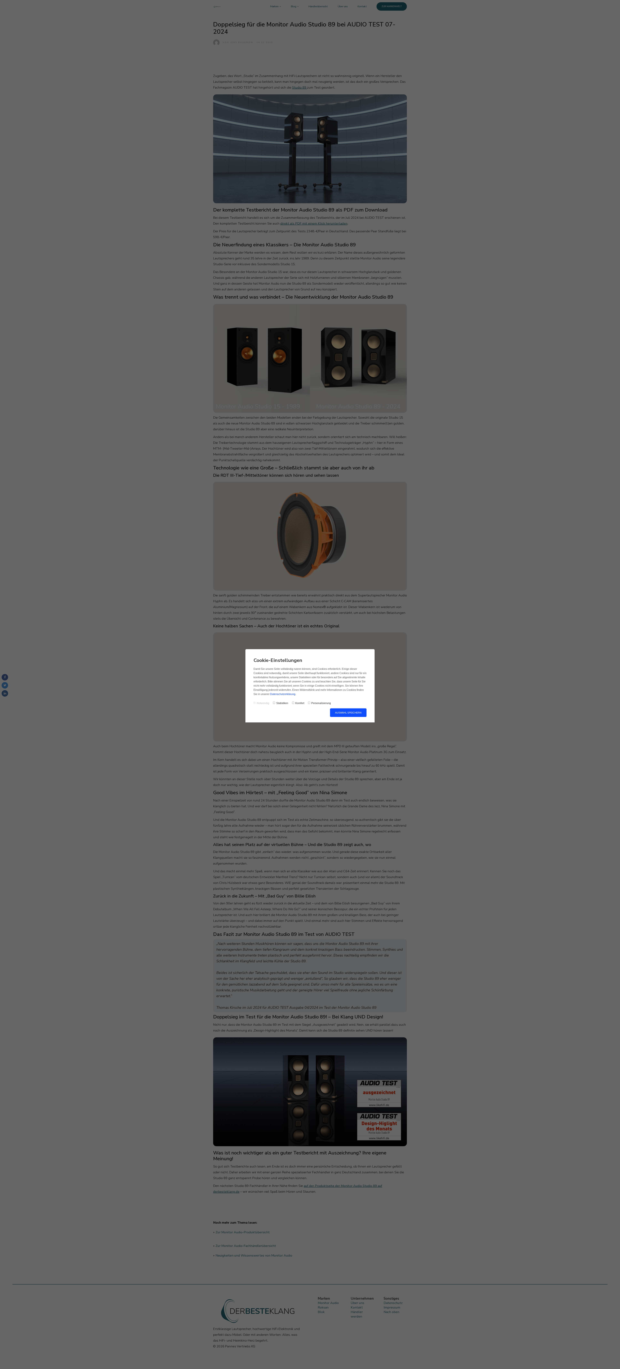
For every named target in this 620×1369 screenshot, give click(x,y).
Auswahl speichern (348, 712)
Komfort (299, 703)
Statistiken (282, 703)
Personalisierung (321, 703)
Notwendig (263, 703)
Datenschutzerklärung (282, 694)
